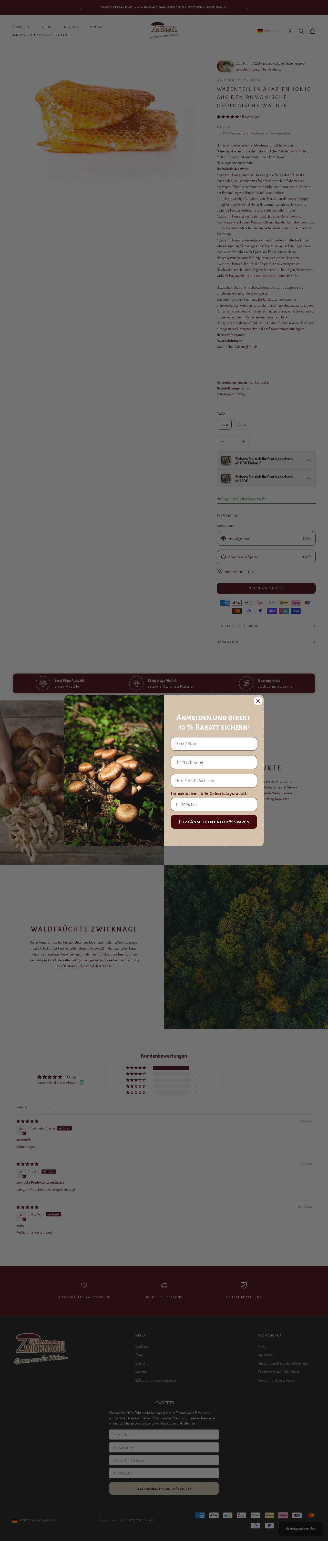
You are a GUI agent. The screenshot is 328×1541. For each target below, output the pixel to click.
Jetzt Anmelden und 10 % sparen (214, 821)
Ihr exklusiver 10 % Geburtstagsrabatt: (209, 793)
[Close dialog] (258, 701)
